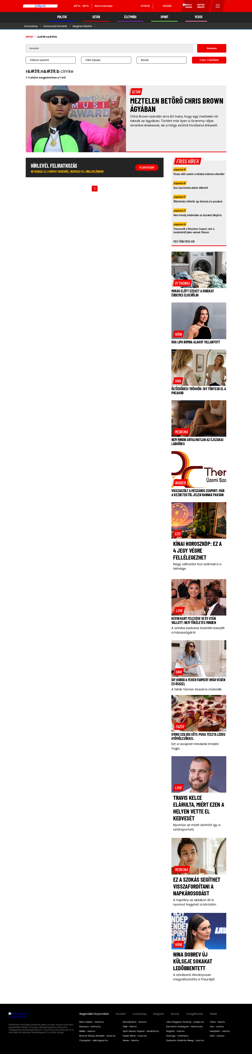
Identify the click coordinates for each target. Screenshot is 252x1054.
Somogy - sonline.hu (177, 1035)
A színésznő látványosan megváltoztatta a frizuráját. (194, 977)
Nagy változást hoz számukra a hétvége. (197, 566)
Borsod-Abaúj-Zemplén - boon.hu (97, 1035)
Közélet (121, 1013)
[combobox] (47, 60)
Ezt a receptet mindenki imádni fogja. (195, 746)
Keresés (167, 5)
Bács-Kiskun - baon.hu (91, 1022)
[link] (182, 283)
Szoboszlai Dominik (55, 26)
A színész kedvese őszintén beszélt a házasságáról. (198, 630)
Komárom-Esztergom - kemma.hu (184, 1026)
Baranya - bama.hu (90, 1026)
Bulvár (175, 1013)
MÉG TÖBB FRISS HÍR (184, 241)
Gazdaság (139, 1013)
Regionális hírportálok (94, 1013)
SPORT (164, 17)
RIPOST (30, 37)
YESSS (198, 17)
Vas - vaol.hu (217, 1026)
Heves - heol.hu (131, 1040)
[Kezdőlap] (40, 6)
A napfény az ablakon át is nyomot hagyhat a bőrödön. (195, 902)
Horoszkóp (31, 26)
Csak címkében (209, 60)
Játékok (145, 5)
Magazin (158, 1013)
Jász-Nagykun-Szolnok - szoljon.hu (185, 1022)
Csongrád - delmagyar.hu (93, 1040)
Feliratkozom (146, 167)
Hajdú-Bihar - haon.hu (135, 1035)
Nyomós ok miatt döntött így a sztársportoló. (196, 827)
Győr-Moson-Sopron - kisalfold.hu (141, 1031)
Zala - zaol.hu (217, 1035)
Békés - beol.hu (87, 1031)
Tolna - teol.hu (217, 1022)
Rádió (213, 1013)
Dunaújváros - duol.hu (135, 1022)
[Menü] (218, 6)
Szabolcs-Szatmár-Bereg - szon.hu (185, 1040)
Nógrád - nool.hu (175, 1031)
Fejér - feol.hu (130, 1026)
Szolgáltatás (194, 1013)
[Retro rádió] (186, 6)
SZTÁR (96, 17)
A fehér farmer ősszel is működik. (196, 689)
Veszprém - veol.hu (220, 1031)
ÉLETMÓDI (130, 17)
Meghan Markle (82, 26)
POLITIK (62, 17)
